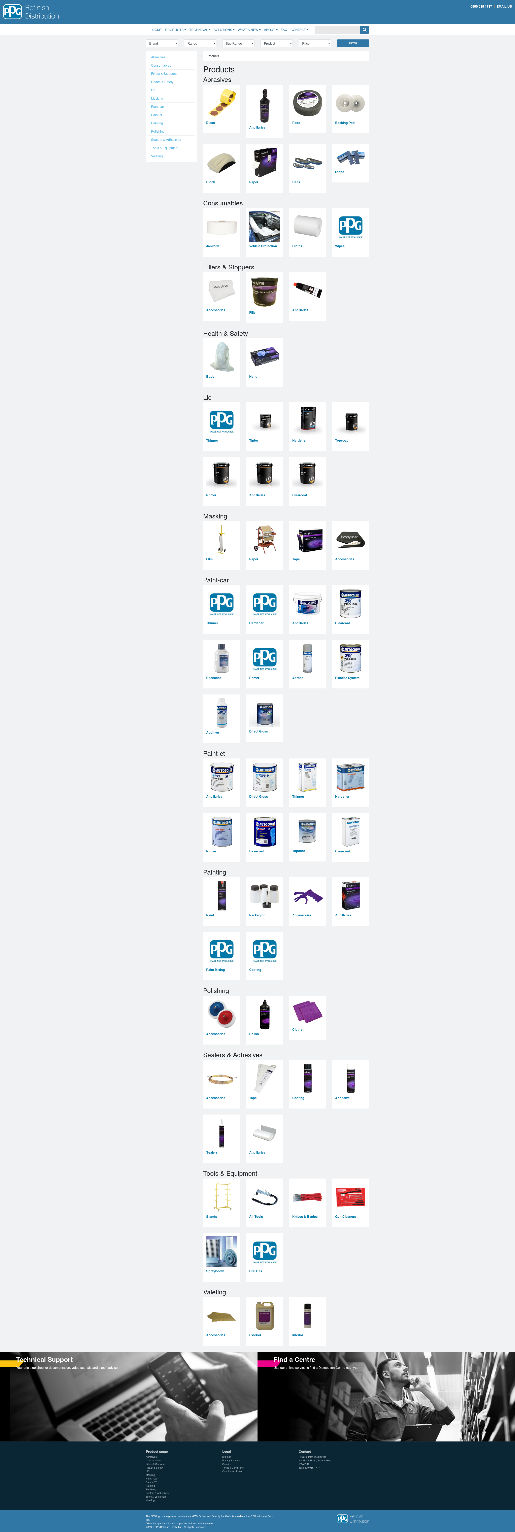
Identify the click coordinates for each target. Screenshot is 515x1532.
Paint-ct (156, 114)
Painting (157, 123)
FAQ (284, 29)
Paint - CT (151, 1482)
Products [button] (174, 29)
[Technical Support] (129, 1396)
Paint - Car (152, 1478)
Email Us (504, 6)
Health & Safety (162, 81)
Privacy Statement (232, 1460)
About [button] (269, 29)
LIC (148, 1471)
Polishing (158, 131)
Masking (157, 98)
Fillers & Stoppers (164, 73)
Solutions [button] (223, 29)
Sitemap (226, 1456)
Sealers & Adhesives (166, 139)
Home (158, 29)
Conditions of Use (232, 1471)
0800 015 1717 (481, 6)
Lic (153, 90)
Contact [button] (298, 29)
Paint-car (157, 106)
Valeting (157, 156)
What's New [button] (248, 29)
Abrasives (158, 57)
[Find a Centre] (386, 1396)
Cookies (226, 1464)
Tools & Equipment (164, 147)
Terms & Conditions (233, 1467)
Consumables (161, 65)
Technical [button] (198, 29)
